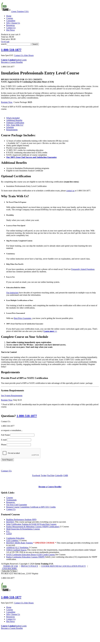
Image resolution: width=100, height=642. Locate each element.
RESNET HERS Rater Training (19, 543)
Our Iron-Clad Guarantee (16, 505)
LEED (9, 534)
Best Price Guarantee (22, 318)
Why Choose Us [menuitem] (13, 23)
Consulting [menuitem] (10, 20)
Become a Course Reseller (12, 62)
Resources (10, 502)
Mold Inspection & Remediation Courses (23, 529)
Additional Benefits (14, 120)
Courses (9, 497)
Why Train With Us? (14, 125)
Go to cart (5, 41)
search (3, 44)
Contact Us (6, 471)
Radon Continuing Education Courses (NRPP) (25, 557)
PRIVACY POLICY (29, 566)
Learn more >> (50, 331)
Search (35, 44)
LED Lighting (12, 540)
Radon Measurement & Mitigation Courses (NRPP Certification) (33, 526)
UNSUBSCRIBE (9, 568)
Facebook (36, 475)
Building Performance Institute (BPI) (21, 519)
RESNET (10, 522)
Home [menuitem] (8, 16)
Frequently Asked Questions (83, 269)
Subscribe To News (9, 571)
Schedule (10, 127)
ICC (8, 531)
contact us (70, 191)
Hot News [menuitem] (10, 30)
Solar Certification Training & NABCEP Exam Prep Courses (31, 524)
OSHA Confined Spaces (16, 550)
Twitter (44, 475)
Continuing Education (15, 538)
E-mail (4, 440)
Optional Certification (15, 122)
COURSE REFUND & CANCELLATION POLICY (63, 566)
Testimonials (11, 500)
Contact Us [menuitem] (10, 28)
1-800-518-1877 (11, 50)
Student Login (21, 60)
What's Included (13, 118)
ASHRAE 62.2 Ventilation (17, 547)
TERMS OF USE (10, 566)
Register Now (6, 102)
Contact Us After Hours (24, 55)
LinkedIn (59, 475)
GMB (65, 475)
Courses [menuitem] (9, 18)
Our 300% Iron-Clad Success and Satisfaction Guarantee (31, 157)
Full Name (5, 435)
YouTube (51, 475)
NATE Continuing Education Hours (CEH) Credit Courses (30, 554)
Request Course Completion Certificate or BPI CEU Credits (31, 507)
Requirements (12, 130)
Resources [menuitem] (10, 25)
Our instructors (12, 293)
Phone (3, 444)
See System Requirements (11, 395)
